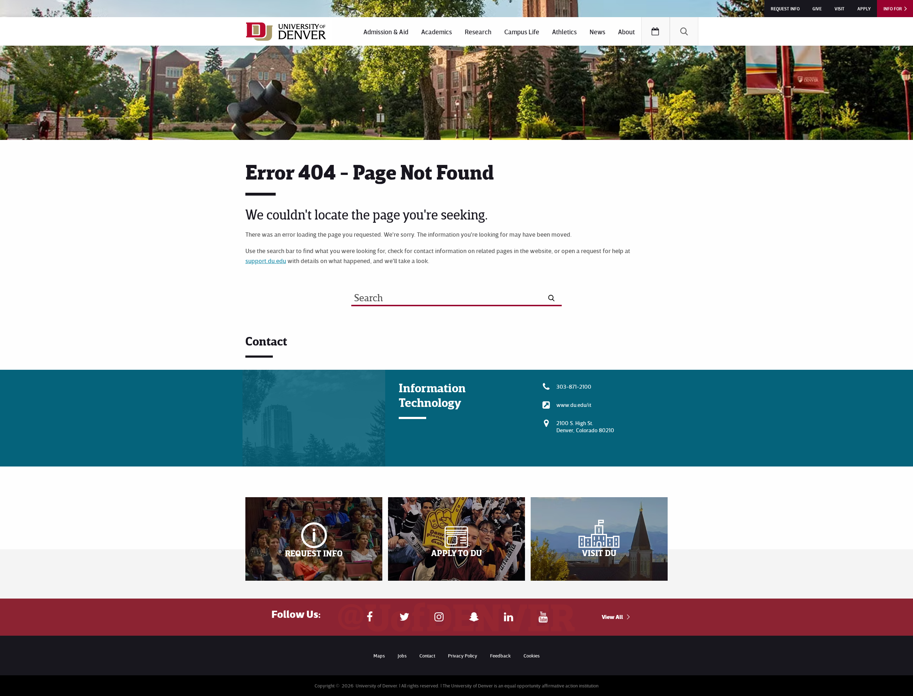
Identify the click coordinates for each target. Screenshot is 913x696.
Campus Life (521, 31)
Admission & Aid (385, 31)
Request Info (785, 8)
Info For (892, 8)
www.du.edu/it (573, 404)
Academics (436, 31)
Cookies (532, 655)
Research (478, 31)
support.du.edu (265, 260)
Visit (840, 8)
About (626, 31)
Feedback (500, 655)
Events (655, 31)
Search (684, 31)
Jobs (402, 655)
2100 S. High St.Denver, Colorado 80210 (585, 426)
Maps (379, 655)
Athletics (564, 31)
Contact (427, 655)
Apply (864, 8)
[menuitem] (386, 31)
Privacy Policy (462, 655)
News (597, 31)
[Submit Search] (551, 298)
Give (817, 8)
